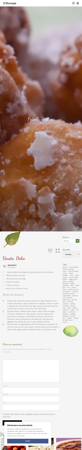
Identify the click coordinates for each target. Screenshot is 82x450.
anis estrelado (73, 267)
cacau (64, 271)
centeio (70, 273)
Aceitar (27, 441)
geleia (65, 281)
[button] (57, 250)
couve (71, 275)
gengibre (71, 281)
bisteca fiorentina (68, 269)
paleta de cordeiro (69, 294)
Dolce (20, 258)
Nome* (5, 386)
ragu (64, 308)
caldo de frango (73, 271)
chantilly (65, 275)
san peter (66, 310)
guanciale (66, 285)
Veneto (8, 258)
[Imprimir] (50, 250)
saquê (72, 310)
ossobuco (75, 292)
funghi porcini (73, 279)
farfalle (65, 279)
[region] (27, 434)
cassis (65, 273)
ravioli (69, 308)
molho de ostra (73, 289)
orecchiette (66, 292)
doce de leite (73, 277)
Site (4, 403)
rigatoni (74, 308)
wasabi (65, 322)
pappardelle (67, 296)
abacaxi (65, 267)
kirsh (71, 285)
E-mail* (5, 394)
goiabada (66, 283)
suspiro (69, 318)
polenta (72, 306)
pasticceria (66, 300)
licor (68, 287)
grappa (72, 283)
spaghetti (72, 314)
